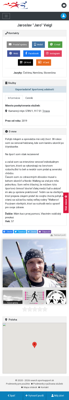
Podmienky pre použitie (18, 383)
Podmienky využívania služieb (48, 383)
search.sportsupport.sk (42, 380)
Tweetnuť (21, 231)
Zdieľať (9, 231)
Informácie (14, 98)
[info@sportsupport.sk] (63, 5)
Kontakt (45, 387)
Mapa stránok (30, 387)
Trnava (46, 111)
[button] (34, 345)
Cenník (29, 98)
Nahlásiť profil (60, 235)
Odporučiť (46, 231)
